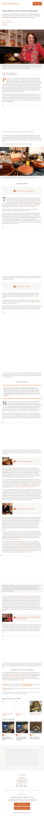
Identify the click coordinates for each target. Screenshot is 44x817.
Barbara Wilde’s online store (15, 677)
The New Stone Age (8, 20)
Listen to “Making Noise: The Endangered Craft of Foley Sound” (21, 738)
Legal (14, 812)
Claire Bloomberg (5, 688)
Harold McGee (26, 595)
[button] (37, 3)
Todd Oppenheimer (6, 684)
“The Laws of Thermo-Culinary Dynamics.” (27, 486)
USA (7, 23)
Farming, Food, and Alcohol (9, 22)
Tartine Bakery (26, 585)
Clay (6, 25)
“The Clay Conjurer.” (17, 539)
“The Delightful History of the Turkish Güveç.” (24, 552)
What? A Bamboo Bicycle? (35, 714)
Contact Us (22, 777)
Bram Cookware (16, 674)
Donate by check (22, 808)
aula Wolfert (8, 78)
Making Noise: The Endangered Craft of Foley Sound (8, 738)
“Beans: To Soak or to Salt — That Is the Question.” (25, 206)
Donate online (22, 804)
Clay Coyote (21, 679)
